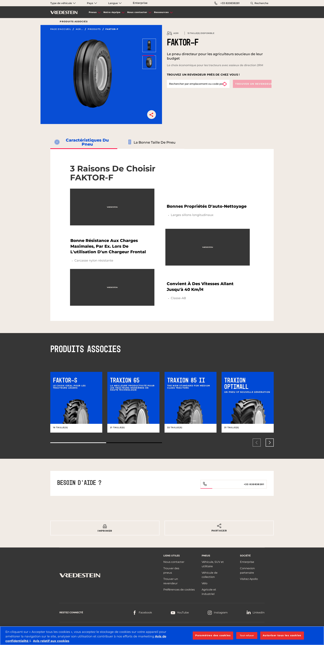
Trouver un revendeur (253, 83)
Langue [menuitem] (113, 3)
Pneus (93, 12)
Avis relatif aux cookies (51, 641)
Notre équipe (111, 12)
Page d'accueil (60, 29)
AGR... (79, 29)
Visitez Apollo (249, 579)
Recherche (261, 3)
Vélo (204, 583)
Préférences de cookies (179, 589)
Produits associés (73, 21)
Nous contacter (137, 12)
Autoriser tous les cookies (282, 635)
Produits (94, 29)
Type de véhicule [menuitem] (61, 3)
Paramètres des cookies (213, 635)
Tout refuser (247, 635)
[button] (151, 114)
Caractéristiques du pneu (87, 142)
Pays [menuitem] (90, 3)
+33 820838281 (230, 3)
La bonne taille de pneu (155, 142)
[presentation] (257, 442)
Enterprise (140, 3)
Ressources (161, 12)
